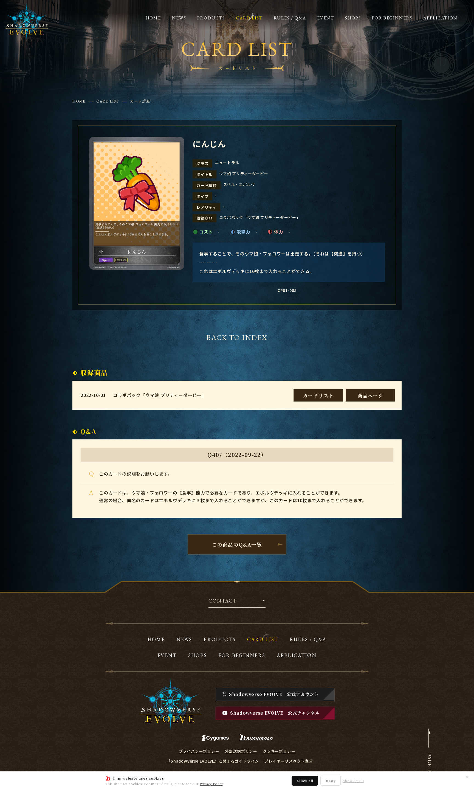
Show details (353, 781)
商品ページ (370, 395)
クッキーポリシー (279, 751)
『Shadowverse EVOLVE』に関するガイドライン (213, 761)
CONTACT (222, 601)
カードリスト (318, 395)
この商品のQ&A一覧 (237, 544)
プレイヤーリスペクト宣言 (288, 761)
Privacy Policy (211, 784)
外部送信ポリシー (241, 751)
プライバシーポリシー (199, 751)
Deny (330, 780)
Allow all (305, 780)
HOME (78, 101)
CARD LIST (107, 101)
